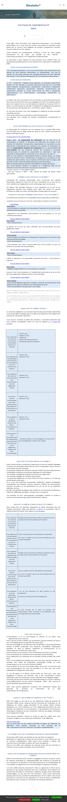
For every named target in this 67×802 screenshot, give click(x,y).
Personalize (36, 799)
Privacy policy (45, 799)
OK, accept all (57, 797)
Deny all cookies (25, 799)
